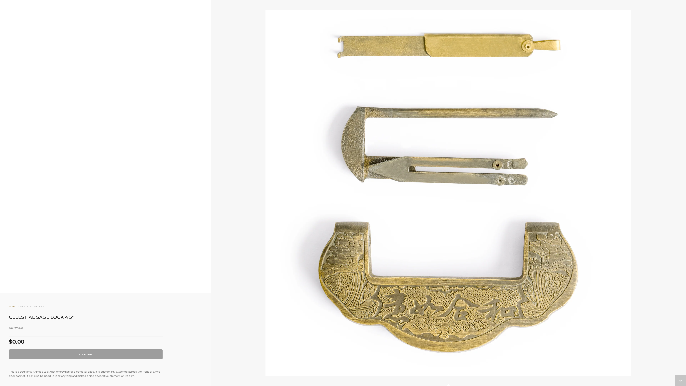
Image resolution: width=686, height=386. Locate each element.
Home (12, 306)
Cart (357, 57)
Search (348, 57)
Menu (328, 57)
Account (338, 57)
